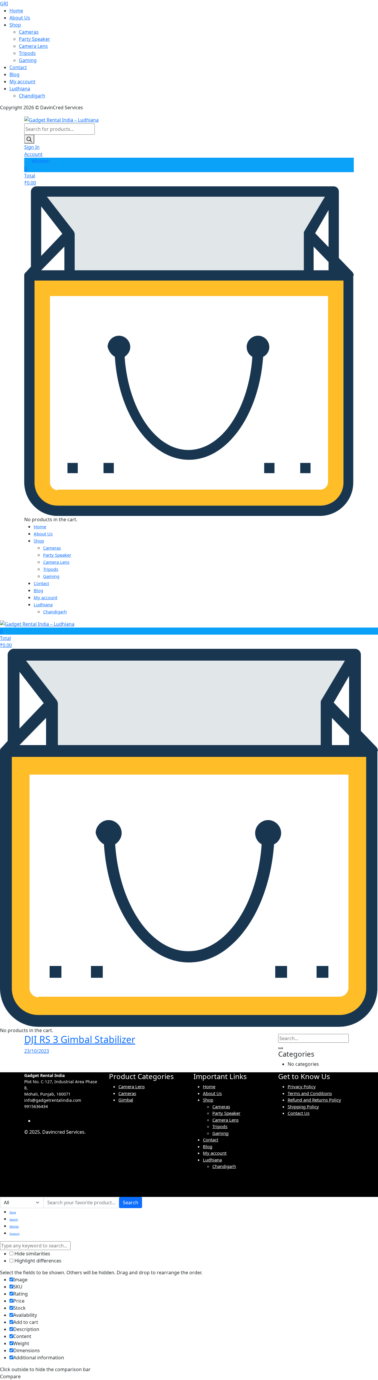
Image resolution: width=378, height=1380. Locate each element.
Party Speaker (34, 39)
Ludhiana (19, 88)
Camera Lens (33, 46)
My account (22, 81)
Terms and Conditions (310, 1093)
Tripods (27, 53)
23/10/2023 (36, 1051)
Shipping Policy (303, 1106)
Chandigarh (32, 95)
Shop (15, 25)
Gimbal (125, 1100)
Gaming (28, 60)
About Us (19, 17)
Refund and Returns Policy (314, 1100)
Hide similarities (31, 1253)
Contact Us (298, 1113)
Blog (14, 74)
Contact (18, 67)
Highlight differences (37, 1260)
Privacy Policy (302, 1086)
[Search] (29, 139)
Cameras (29, 32)
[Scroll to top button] (364, 1366)
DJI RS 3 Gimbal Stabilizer (79, 1039)
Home (16, 10)
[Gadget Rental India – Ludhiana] (61, 119)
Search (130, 1202)
